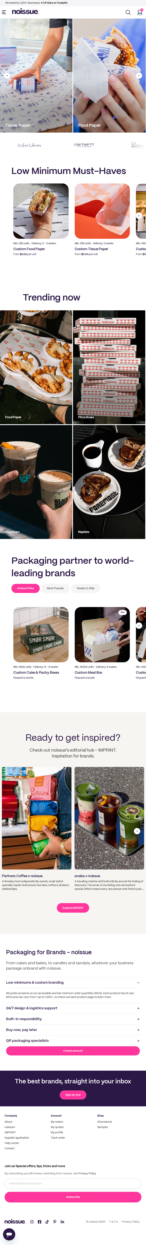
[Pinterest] (55, 1222)
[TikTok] (47, 1222)
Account (56, 1116)
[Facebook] (39, 1222)
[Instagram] (32, 1222)
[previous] (7, 75)
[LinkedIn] (62, 1222)
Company (11, 1116)
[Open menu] (5, 12)
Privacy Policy (87, 1173)
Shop (100, 1116)
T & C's (113, 1221)
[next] (139, 75)
